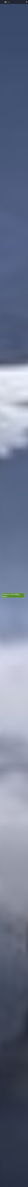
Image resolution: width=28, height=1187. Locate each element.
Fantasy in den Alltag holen (10, 595)
